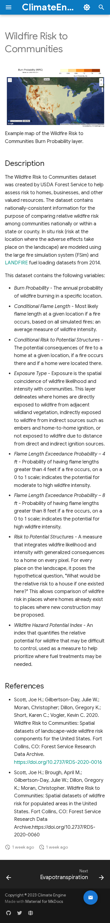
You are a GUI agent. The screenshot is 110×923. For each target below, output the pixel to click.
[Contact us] (90, 897)
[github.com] (8, 913)
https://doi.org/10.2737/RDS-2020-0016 (58, 762)
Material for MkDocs (44, 901)
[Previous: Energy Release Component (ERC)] (8, 876)
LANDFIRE (16, 263)
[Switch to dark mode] (87, 7)
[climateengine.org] (30, 913)
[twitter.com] (19, 913)
